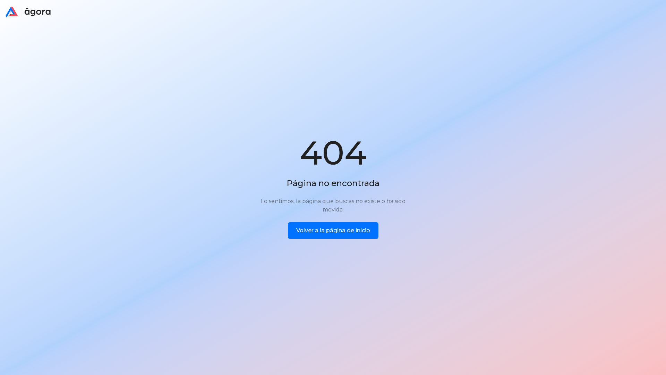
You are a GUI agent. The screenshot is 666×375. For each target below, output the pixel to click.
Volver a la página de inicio (333, 230)
